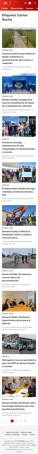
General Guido (7, 50)
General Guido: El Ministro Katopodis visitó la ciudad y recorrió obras (17, 234)
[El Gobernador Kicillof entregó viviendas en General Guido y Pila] (19, 172)
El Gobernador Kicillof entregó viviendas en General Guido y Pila (18, 191)
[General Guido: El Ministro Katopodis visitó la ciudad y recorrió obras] (19, 215)
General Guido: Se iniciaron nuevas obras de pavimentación (17, 277)
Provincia (5, 139)
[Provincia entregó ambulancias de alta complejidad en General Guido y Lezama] (19, 126)
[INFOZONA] (7, 3)
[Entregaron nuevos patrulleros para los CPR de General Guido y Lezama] (19, 344)
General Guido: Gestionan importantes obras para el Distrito (16, 320)
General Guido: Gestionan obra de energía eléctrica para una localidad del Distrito (18, 406)
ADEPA (34, 445)
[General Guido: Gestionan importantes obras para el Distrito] (19, 301)
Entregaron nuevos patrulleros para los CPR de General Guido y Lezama (19, 363)
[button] (25, 3)
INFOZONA (21, 441)
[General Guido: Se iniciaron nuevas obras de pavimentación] (19, 258)
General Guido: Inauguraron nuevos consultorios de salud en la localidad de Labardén (18, 102)
